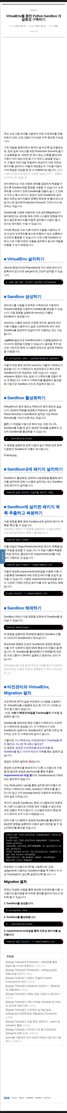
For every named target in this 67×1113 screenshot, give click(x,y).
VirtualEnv (29, 1098)
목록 (2, 556)
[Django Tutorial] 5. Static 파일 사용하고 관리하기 (33, 994)
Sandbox (38, 1098)
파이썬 (14, 1098)
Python (21, 1098)
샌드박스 (47, 1098)
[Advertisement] (33, 62)
